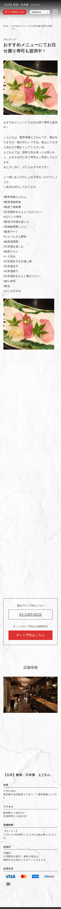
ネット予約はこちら (15, 12)
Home (5, 26)
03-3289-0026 (30, 614)
